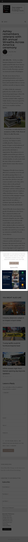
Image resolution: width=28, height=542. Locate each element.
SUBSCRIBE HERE (14, 263)
